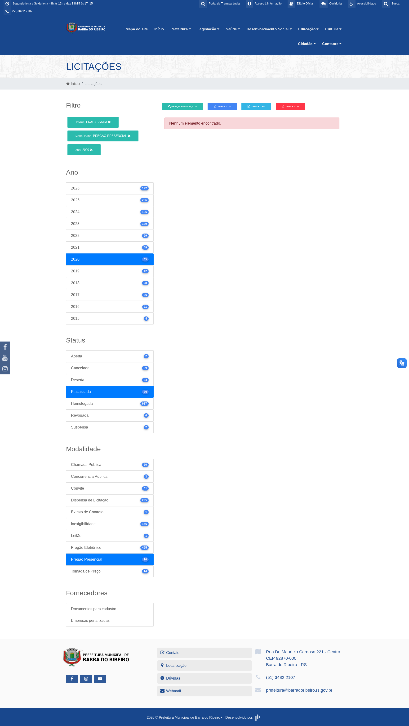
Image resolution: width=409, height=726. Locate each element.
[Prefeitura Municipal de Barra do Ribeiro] (86, 28)
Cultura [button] (332, 29)
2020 (83, 150)
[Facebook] (5, 347)
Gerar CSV (257, 106)
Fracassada (92, 122)
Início (159, 29)
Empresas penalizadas (90, 620)
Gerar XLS (223, 106)
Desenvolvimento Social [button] (268, 29)
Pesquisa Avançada (184, 106)
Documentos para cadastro (93, 609)
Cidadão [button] (306, 44)
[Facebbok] (72, 679)
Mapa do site (137, 29)
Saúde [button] (232, 29)
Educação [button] (307, 29)
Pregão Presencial (102, 136)
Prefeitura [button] (179, 29)
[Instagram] (5, 368)
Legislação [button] (207, 29)
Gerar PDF (291, 106)
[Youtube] (5, 357)
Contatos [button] (330, 44)
